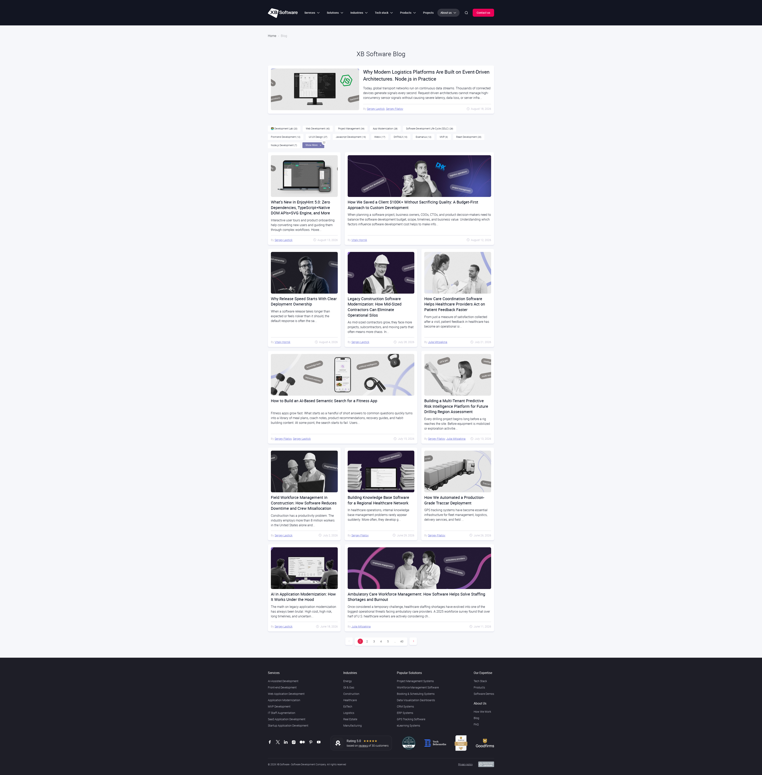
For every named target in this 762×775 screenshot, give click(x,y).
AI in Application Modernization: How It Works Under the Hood (303, 596)
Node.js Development (284, 145)
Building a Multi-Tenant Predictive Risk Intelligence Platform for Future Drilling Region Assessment (456, 406)
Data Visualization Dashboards (416, 700)
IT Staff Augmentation (281, 713)
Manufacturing (352, 725)
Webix (379, 136)
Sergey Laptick (376, 109)
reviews (363, 745)
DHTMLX (400, 136)
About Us (480, 703)
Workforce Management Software (418, 687)
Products (479, 687)
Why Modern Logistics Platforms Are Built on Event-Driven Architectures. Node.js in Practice (426, 75)
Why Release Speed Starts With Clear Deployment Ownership (304, 301)
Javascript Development (351, 136)
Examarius (423, 136)
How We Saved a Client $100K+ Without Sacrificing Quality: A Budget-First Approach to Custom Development (413, 204)
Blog (476, 718)
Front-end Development (285, 136)
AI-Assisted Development (283, 681)
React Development (468, 136)
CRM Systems (405, 706)
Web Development (318, 128)
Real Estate (350, 719)
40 (401, 641)
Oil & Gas (348, 687)
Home (272, 36)
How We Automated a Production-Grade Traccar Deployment (454, 500)
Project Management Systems (415, 681)
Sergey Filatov (394, 109)
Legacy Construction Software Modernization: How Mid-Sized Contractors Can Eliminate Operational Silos (374, 307)
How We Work (482, 711)
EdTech (347, 706)
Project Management (351, 128)
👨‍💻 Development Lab (284, 128)
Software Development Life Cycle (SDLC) (429, 128)
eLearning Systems (408, 725)
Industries (350, 673)
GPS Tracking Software (411, 719)
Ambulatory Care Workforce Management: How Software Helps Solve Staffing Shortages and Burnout (416, 596)
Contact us (483, 12)
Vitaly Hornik (359, 240)
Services (274, 673)
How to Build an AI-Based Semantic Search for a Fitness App (324, 400)
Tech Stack (480, 681)
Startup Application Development (288, 725)
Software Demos (484, 694)
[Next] (413, 641)
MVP (444, 136)
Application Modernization (284, 700)
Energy (347, 681)
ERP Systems (405, 713)
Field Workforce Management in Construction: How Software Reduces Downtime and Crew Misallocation (304, 503)
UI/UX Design (318, 136)
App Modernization (385, 128)
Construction (351, 694)
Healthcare (350, 700)
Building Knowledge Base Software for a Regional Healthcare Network (378, 500)
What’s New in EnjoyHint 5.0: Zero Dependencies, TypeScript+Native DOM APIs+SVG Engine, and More (300, 207)
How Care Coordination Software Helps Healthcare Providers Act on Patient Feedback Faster (454, 304)
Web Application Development (286, 694)
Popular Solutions (409, 673)
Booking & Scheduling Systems (416, 694)
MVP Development (279, 706)
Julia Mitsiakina (437, 342)
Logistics (348, 713)
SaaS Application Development (286, 719)
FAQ (476, 724)
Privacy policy (465, 764)
